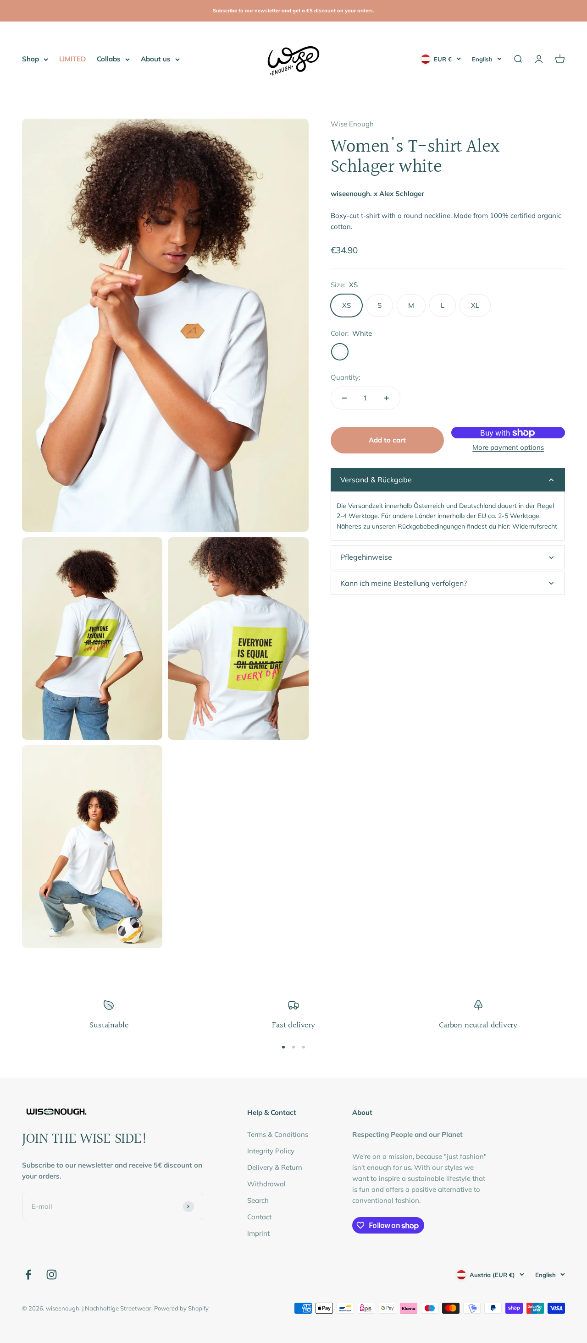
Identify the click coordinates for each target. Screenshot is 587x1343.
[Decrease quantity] (344, 398)
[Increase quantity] (386, 398)
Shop (30, 59)
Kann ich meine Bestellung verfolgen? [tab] (403, 583)
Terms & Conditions (277, 1134)
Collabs (109, 59)
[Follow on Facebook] (28, 1274)
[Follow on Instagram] (51, 1274)
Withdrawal (266, 1183)
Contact (259, 1216)
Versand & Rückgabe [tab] (376, 479)
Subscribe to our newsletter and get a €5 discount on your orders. (293, 10)
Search (258, 1200)
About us (156, 59)
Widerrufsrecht (534, 526)
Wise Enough (352, 124)
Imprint (258, 1233)
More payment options (508, 447)
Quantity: (345, 377)
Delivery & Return (274, 1167)
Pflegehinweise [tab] (366, 557)
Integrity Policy (270, 1150)
